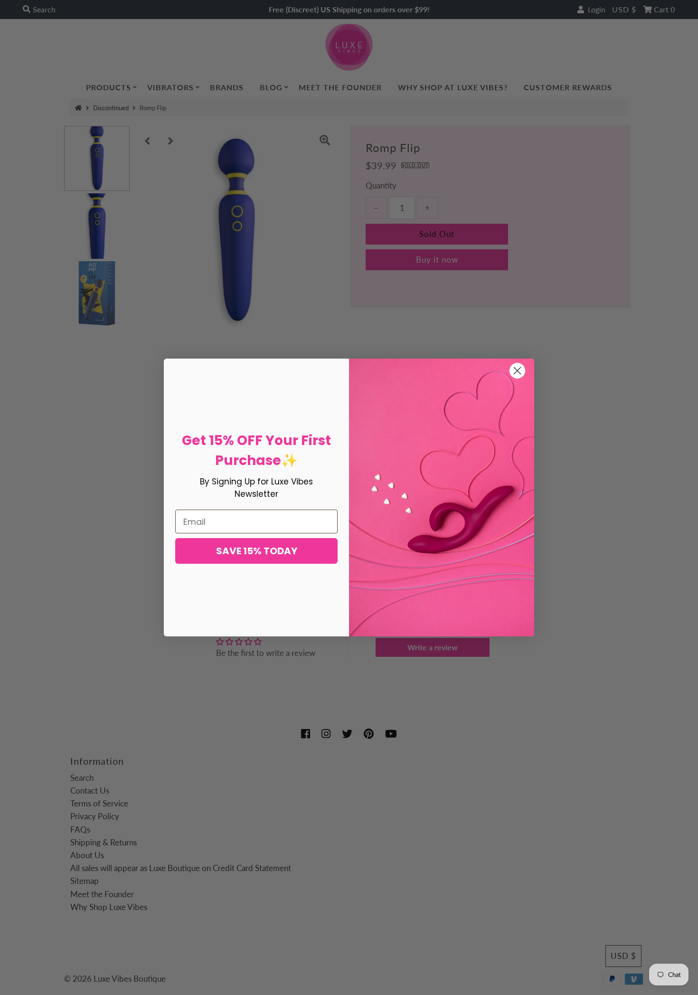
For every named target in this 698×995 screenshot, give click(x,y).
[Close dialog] (517, 370)
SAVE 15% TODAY (256, 551)
